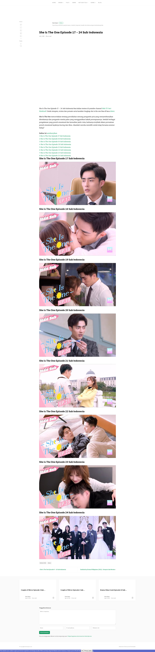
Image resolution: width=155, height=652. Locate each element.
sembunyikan (52, 133)
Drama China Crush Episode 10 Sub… (113, 590)
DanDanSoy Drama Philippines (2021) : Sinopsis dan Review (97, 569)
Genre (93, 2)
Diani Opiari (57, 23)
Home (54, 2)
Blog (100, 2)
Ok (82, 650)
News (49, 563)
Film (67, 2)
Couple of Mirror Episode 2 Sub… (33, 590)
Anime (74, 2)
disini (112, 111)
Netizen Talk (83, 2)
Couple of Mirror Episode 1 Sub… (73, 590)
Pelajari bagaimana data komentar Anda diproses (80, 636)
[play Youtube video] (77, 183)
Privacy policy (88, 650)
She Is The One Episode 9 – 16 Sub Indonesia (53, 569)
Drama (60, 2)
